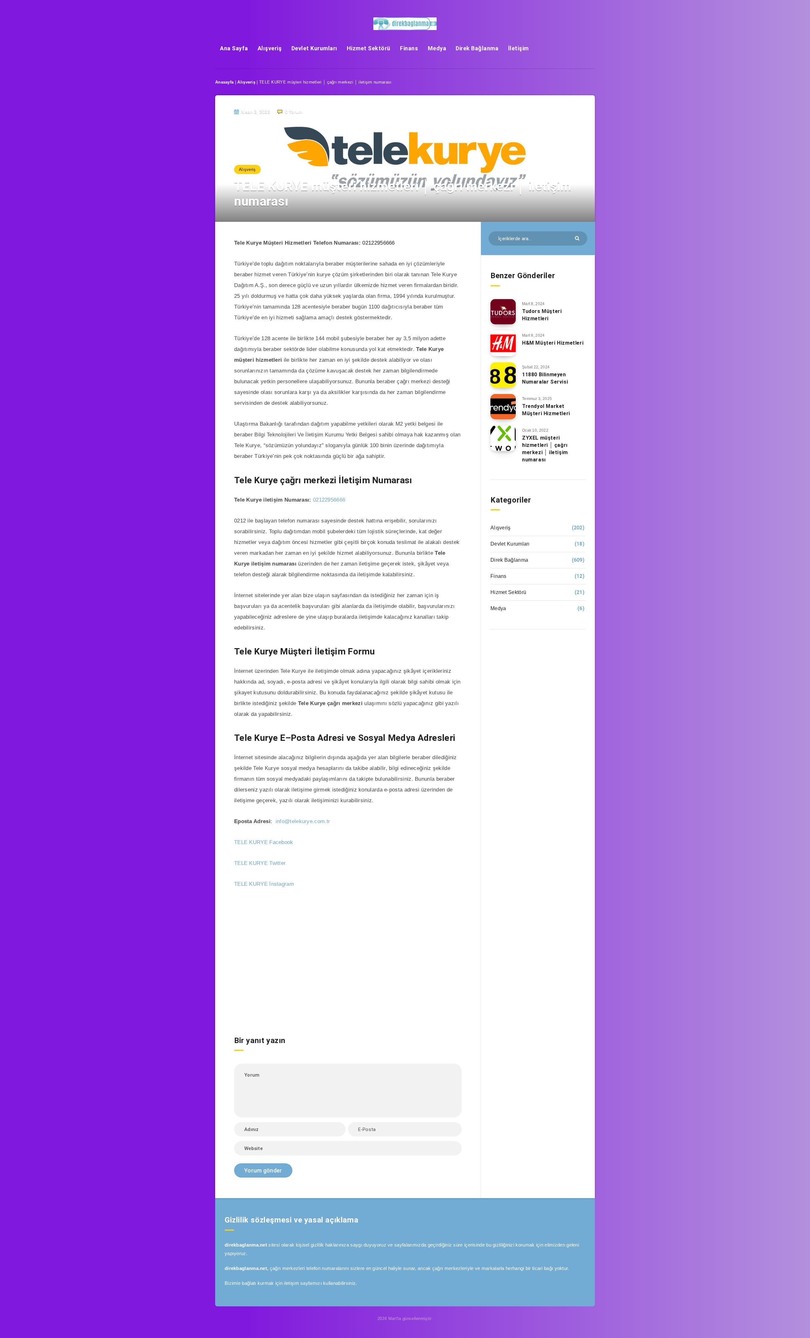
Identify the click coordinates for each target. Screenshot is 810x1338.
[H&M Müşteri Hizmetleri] (503, 343)
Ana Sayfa (234, 48)
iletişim (291, 1283)
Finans (409, 48)
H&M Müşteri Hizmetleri (552, 343)
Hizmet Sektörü (368, 48)
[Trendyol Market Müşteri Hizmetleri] (503, 406)
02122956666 (378, 243)
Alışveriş (270, 48)
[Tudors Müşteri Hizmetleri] (503, 311)
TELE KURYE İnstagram (264, 884)
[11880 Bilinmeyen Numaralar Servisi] (503, 375)
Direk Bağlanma (477, 48)
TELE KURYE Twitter (260, 863)
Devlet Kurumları (314, 48)
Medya (437, 48)
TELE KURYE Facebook (263, 842)
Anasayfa (224, 82)
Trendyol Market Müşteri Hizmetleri (546, 409)
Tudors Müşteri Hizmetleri (542, 315)
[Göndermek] (578, 237)
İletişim (518, 48)
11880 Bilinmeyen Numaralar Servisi (545, 378)
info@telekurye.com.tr (303, 821)
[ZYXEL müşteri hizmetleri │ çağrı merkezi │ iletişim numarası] (503, 438)
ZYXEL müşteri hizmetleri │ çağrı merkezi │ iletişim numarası (545, 449)
